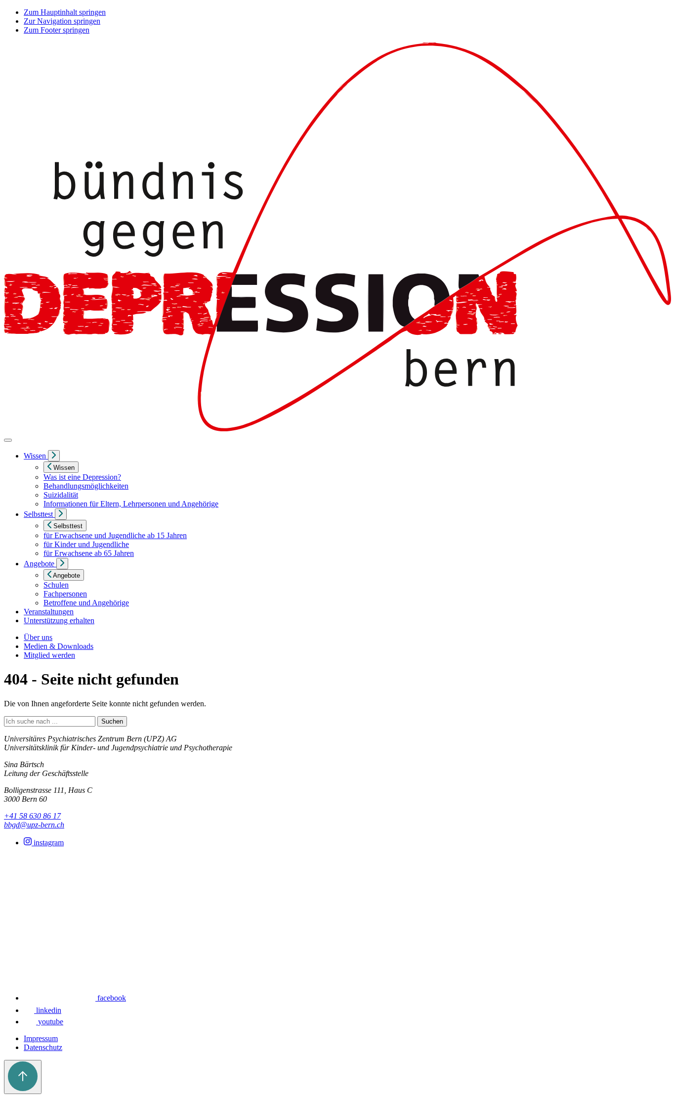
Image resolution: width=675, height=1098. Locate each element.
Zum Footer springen (56, 30)
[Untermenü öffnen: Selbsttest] (61, 514)
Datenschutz (43, 1047)
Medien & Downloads (58, 646)
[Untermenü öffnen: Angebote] (62, 563)
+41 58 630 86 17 (32, 816)
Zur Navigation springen (62, 21)
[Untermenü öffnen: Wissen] (54, 455)
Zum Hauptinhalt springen (65, 12)
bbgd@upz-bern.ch (34, 825)
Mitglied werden (49, 655)
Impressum (41, 1038)
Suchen (112, 721)
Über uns (38, 637)
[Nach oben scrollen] (23, 1077)
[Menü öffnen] (8, 440)
